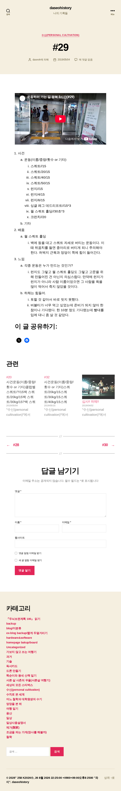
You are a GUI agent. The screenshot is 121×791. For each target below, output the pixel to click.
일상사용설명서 (16, 722)
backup (11, 623)
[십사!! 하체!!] (98, 387)
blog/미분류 (13, 628)
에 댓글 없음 (85, 59)
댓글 (18, 491)
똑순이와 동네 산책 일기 (21, 675)
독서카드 (11, 666)
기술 (9, 661)
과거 (9, 656)
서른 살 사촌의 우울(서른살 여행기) (28, 680)
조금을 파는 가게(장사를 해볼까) (26, 732)
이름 (18, 522)
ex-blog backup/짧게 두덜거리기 (27, 633)
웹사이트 (20, 537)
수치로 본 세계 (15, 694)
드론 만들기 (13, 670)
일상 (9, 718)
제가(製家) (12, 727)
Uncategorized (15, 647)
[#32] (60, 396)
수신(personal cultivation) (60, 35)
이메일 (66, 522)
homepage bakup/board (21, 642)
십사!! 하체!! (90, 401)
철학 (9, 737)
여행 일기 (12, 708)
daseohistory (60, 8)
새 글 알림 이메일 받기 (30, 560)
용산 (9, 713)
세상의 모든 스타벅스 (19, 685)
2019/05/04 (64, 59)
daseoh (37, 59)
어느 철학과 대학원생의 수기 (24, 699)
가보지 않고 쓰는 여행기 (21, 652)
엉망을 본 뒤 (14, 703)
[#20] (22, 396)
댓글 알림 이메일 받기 (30, 553)
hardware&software (19, 637)
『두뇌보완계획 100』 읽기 (23, 618)
